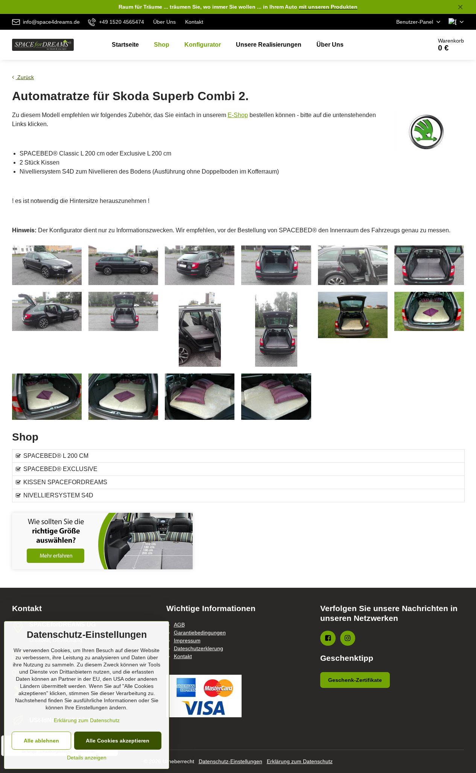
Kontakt (183, 656)
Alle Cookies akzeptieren (117, 741)
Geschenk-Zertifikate (355, 680)
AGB (179, 625)
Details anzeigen (86, 758)
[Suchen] (405, 44)
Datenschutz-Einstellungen (230, 761)
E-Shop (238, 115)
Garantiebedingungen (200, 633)
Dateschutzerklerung (198, 648)
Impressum (187, 640)
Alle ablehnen (41, 741)
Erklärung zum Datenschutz (300, 761)
